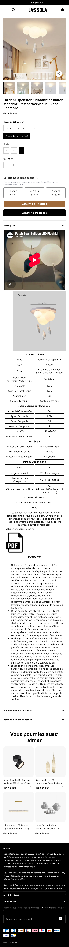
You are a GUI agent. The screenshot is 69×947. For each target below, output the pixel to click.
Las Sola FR (13, 942)
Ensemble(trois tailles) (17, 136)
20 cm (21, 128)
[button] (6, 9)
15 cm (9, 128)
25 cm (33, 128)
